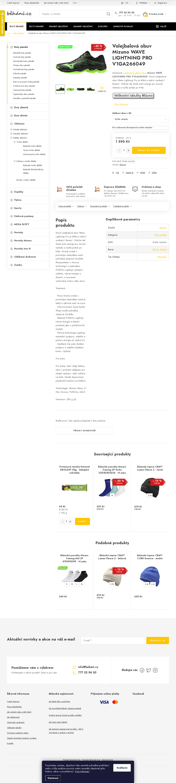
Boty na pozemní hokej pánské (26, 81)
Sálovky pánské (19, 73)
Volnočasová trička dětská (34, 154)
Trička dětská (22, 142)
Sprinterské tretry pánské (23, 61)
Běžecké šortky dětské (32, 165)
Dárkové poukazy (24, 216)
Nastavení (53, 778)
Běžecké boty (107, 759)
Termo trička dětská (31, 150)
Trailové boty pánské (22, 57)
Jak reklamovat (13, 717)
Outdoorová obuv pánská (24, 86)
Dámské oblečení (20, 133)
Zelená (163, 249)
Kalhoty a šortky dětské (26, 161)
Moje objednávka (31, 3)
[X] (148, 670)
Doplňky (18, 191)
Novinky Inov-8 (22, 248)
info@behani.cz (88, 667)
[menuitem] (16, 26)
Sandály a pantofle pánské (24, 98)
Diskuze (80, 206)
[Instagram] (155, 670)
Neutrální (162, 256)
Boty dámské (21, 107)
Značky (18, 265)
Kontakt (10, 743)
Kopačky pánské (20, 77)
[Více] (161, 26)
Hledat (108, 14)
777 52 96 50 (126, 12)
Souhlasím (122, 767)
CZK (126, 3)
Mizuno (123, 164)
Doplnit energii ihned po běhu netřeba (65, 715)
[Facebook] (142, 670)
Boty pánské (21, 47)
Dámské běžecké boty (91, 759)
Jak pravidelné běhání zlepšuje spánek (65, 708)
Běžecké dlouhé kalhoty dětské (33, 171)
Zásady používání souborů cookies (21, 738)
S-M (150, 495)
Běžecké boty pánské (22, 52)
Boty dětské (21, 115)
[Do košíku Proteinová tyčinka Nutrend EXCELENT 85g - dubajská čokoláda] (82, 521)
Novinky (18, 232)
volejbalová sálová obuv (135, 72)
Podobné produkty (121, 206)
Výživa (17, 200)
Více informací (82, 771)
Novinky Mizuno (23, 240)
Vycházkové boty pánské (23, 69)
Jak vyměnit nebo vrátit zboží (56, 3)
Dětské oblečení (20, 137)
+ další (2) (102, 91)
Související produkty (98, 206)
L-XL (153, 584)
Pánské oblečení (20, 129)
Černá (155, 249)
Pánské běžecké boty (72, 759)
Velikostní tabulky (14, 727)
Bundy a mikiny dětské (25, 180)
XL (82, 584)
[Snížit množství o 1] (119, 150)
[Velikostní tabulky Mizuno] (133, 95)
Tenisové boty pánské (22, 90)
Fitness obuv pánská (21, 65)
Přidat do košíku (149, 150)
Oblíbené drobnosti (25, 256)
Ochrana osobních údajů (17, 733)
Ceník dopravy (13, 3)
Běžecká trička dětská (32, 146)
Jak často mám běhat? (58, 722)
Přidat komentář (85, 430)
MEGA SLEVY (21, 224)
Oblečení (19, 123)
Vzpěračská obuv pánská (23, 94)
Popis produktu (64, 206)
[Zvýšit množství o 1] (128, 150)
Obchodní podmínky (16, 722)
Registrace (162, 3)
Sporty (17, 208)
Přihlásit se (158, 640)
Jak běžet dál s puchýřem (59, 701)
